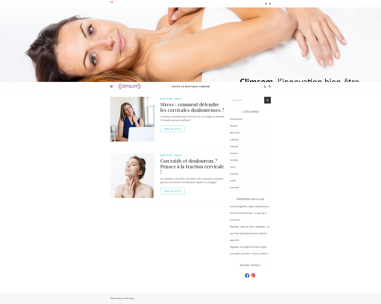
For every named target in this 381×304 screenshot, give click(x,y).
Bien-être (166, 99)
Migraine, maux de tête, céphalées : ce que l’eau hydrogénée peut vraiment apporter (249, 233)
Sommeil (234, 187)
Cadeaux (234, 139)
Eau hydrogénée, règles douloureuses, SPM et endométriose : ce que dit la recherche (250, 213)
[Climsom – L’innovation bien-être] (129, 86)
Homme (234, 173)
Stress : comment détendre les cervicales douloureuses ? (192, 107)
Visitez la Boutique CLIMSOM (191, 86)
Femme (234, 153)
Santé (178, 99)
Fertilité (234, 159)
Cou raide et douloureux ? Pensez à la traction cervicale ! (192, 166)
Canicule (234, 146)
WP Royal (129, 298)
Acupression (236, 118)
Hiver (233, 166)
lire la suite (172, 128)
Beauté (233, 125)
